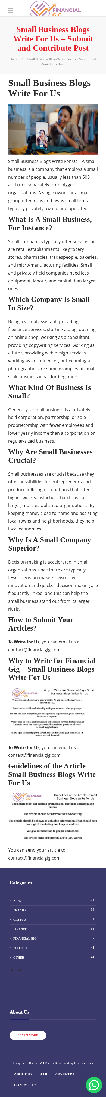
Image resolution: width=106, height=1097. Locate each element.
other (53, 957)
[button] (94, 1085)
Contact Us (25, 1085)
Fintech (53, 948)
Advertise (65, 1074)
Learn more (28, 1035)
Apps (53, 900)
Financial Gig (53, 938)
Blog (43, 1074)
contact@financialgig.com (34, 650)
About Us (23, 1074)
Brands (53, 910)
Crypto (53, 919)
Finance (53, 929)
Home (14, 59)
